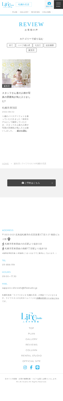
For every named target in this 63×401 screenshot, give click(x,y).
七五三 (38, 45)
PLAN (14, 12)
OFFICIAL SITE (31, 361)
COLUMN (46, 12)
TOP (31, 328)
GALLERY (24, 12)
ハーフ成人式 (24, 45)
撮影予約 (49, 6)
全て (11, 45)
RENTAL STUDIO (31, 355)
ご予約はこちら (32, 183)
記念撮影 (50, 45)
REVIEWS (35, 12)
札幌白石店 (23, 4)
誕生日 (31, 50)
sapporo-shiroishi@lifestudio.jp (19, 288)
